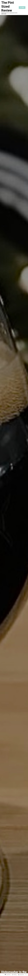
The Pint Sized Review (7, 6)
